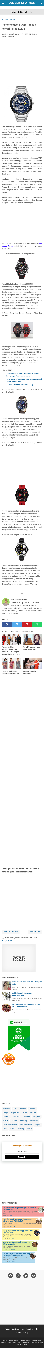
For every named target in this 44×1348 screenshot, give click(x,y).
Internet (6, 1117)
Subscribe (22, 1157)
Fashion (23, 1109)
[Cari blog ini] (41, 3)
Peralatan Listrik (26, 1125)
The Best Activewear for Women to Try (19, 385)
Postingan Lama (35, 932)
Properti (37, 1125)
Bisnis (15, 1109)
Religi (5, 1129)
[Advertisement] (22, 62)
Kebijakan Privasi (18, 1329)
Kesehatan (26, 1117)
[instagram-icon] (18, 1275)
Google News (7, 940)
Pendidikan (34, 1121)
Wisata (29, 1129)
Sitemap (25, 1333)
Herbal (25, 1113)
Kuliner (5, 1121)
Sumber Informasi (22, 2)
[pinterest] (27, 624)
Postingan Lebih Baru (10, 932)
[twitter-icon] (25, 1275)
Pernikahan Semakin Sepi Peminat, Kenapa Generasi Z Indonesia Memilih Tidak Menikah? (18, 1220)
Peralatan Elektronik (10, 1125)
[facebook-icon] (10, 1275)
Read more (12, 1215)
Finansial (32, 1109)
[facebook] (7, 624)
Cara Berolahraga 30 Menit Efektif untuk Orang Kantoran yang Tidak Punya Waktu (16, 1254)
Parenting (23, 1121)
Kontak (18, 1333)
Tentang (7, 1329)
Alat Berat (6, 1109)
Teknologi (20, 1129)
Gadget (5, 1113)
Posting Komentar (8, 36)
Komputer (36, 1117)
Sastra (12, 1129)
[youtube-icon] (33, 1275)
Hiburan (33, 1113)
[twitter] (17, 624)
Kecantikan (16, 1117)
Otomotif (14, 1121)
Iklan (36, 1329)
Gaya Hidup (15, 1113)
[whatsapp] (37, 624)
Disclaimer (29, 1329)
